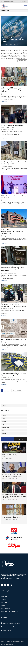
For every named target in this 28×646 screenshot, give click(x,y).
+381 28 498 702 (7, 630)
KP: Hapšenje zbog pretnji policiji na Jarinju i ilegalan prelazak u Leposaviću (13, 374)
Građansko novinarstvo (9, 611)
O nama (3, 644)
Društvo (4, 418)
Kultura (4, 421)
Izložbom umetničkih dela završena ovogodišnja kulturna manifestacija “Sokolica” (11, 90)
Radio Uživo (24, 1)
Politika (4, 415)
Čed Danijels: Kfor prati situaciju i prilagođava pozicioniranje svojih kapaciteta (13, 305)
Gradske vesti (5, 427)
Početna (3, 10)
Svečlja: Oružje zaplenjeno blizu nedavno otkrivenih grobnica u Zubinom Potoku (12, 475)
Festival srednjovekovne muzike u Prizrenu (13, 339)
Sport (3, 424)
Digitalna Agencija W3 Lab (18, 641)
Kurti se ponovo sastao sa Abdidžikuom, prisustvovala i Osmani (12, 126)
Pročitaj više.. (4, 101)
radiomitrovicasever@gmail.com (11, 626)
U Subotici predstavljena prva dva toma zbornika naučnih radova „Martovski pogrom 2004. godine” (14, 269)
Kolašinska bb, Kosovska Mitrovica (11, 623)
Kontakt (11, 644)
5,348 (13, 390)
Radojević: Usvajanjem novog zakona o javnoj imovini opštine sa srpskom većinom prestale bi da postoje (14, 496)
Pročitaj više (22, 60)
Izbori (3, 430)
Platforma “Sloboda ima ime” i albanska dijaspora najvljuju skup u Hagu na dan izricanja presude (12, 231)
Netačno (4, 433)
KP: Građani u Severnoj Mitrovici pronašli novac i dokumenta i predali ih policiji (12, 516)
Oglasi (7, 644)
